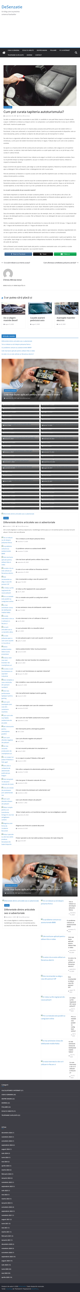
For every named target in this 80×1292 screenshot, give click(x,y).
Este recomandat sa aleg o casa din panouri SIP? (31, 579)
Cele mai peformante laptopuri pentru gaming (31, 693)
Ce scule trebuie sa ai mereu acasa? (17, 263)
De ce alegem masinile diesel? (11, 319)
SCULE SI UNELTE (28, 50)
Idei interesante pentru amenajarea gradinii (30, 729)
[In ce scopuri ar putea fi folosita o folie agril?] (8, 759)
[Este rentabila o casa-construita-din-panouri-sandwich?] (8, 684)
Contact (38, 55)
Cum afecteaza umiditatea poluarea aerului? (60, 263)
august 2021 (6, 1219)
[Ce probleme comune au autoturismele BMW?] (8, 550)
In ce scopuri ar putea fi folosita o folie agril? (30, 758)
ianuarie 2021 (6, 1240)
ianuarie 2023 (6, 1203)
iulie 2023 (5, 1190)
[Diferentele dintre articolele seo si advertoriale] (40, 514)
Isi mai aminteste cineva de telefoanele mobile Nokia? (33, 607)
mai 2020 (5, 1273)
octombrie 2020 (7, 1252)
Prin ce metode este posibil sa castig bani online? (32, 597)
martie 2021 (5, 1232)
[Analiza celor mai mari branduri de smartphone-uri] (8, 661)
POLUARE (53, 50)
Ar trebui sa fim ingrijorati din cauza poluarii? (31, 589)
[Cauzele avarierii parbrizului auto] (40, 303)
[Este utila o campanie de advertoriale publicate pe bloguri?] (8, 770)
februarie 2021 (6, 1236)
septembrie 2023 (7, 1186)
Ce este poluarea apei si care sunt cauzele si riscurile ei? (34, 638)
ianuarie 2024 (6, 1178)
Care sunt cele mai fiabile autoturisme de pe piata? (32, 718)
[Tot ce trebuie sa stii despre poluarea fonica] (8, 540)
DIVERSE (29, 55)
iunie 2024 (5, 1157)
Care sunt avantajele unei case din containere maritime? (34, 705)
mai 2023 (5, 1195)
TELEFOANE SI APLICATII (16, 55)
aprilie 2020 (5, 1277)
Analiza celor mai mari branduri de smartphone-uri (32, 660)
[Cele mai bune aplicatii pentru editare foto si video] (8, 561)
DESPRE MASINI (42, 50)
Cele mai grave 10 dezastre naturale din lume (31, 780)
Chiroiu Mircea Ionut (24, 116)
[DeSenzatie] (4, 52)
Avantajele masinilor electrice (66, 319)
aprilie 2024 (5, 1166)
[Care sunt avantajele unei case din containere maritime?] (8, 707)
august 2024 (6, 1149)
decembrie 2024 (7, 1133)
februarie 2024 (6, 1174)
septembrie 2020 (7, 1257)
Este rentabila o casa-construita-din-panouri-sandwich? (34, 682)
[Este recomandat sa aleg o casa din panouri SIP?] (8, 581)
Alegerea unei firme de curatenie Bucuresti (30, 826)
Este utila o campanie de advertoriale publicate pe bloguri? (35, 769)
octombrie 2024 (7, 1141)
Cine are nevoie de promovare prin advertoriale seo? (33, 790)
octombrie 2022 (7, 1207)
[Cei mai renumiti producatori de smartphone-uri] (8, 750)
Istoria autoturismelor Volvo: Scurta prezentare (31, 649)
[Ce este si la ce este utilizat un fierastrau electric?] (40, 360)
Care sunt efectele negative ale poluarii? (29, 738)
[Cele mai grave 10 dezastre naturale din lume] (8, 781)
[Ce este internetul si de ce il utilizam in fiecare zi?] (8, 620)
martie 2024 (5, 1170)
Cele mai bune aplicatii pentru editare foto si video (18, 351)
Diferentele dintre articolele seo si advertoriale (17, 341)
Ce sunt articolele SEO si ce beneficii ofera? (30, 628)
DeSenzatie (12, 6)
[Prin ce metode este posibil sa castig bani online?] (8, 599)
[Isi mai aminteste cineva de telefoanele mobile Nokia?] (8, 609)
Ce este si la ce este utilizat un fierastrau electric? (18, 354)
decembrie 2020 (7, 1244)
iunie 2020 (5, 1269)
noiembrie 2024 (7, 1137)
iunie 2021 (5, 1223)
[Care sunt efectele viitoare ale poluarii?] (8, 801)
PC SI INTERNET (65, 50)
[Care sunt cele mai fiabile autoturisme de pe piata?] (8, 719)
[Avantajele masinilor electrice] (66, 303)
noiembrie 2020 (7, 1248)
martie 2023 (5, 1199)
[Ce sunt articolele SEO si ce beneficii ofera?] (8, 629)
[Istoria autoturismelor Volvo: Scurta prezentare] (8, 650)
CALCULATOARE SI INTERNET (11, 1090)
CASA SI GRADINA (13, 50)
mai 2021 (5, 1228)
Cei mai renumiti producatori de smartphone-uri (32, 748)
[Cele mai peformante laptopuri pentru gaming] (8, 695)
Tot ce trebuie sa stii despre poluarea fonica (16, 344)
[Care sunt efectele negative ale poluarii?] (8, 740)
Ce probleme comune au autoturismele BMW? (17, 347)
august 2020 (6, 1261)
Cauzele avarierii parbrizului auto (37, 319)
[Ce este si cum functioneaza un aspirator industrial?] (8, 672)
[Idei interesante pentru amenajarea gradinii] (8, 730)
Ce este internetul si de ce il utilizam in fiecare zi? (32, 618)
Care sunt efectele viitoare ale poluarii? (28, 800)
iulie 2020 (5, 1265)
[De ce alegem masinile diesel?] (13, 303)
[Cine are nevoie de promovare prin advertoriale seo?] (8, 791)
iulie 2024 (5, 1153)
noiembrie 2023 (7, 1182)
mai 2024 (5, 1162)
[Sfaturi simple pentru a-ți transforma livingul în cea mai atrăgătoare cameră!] (8, 813)
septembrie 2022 (7, 1211)
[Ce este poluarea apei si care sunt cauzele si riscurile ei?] (8, 639)
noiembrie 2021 (7, 1215)
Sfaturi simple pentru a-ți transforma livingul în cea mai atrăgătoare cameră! (41, 812)
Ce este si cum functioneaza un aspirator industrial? (33, 671)
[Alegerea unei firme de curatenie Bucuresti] (8, 827)
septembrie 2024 (7, 1145)
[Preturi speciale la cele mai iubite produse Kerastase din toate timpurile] (8, 839)
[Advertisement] (40, 33)
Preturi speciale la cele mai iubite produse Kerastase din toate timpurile (39, 838)
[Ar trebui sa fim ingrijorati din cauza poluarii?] (8, 590)
